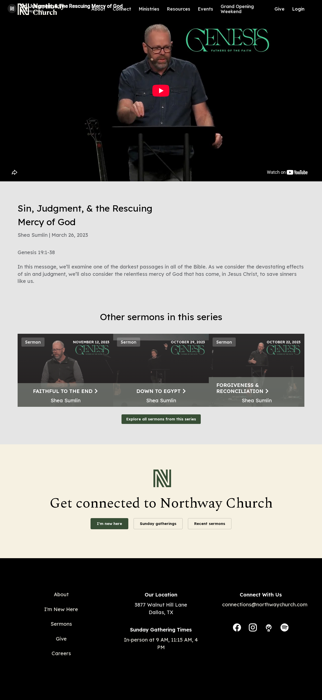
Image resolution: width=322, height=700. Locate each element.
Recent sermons (209, 523)
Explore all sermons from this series (161, 419)
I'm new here (109, 523)
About (98, 9)
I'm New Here (61, 609)
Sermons (61, 624)
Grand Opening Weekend (237, 9)
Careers (61, 653)
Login (298, 9)
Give (279, 9)
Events (205, 9)
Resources (178, 9)
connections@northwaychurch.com (264, 604)
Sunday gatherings (158, 523)
